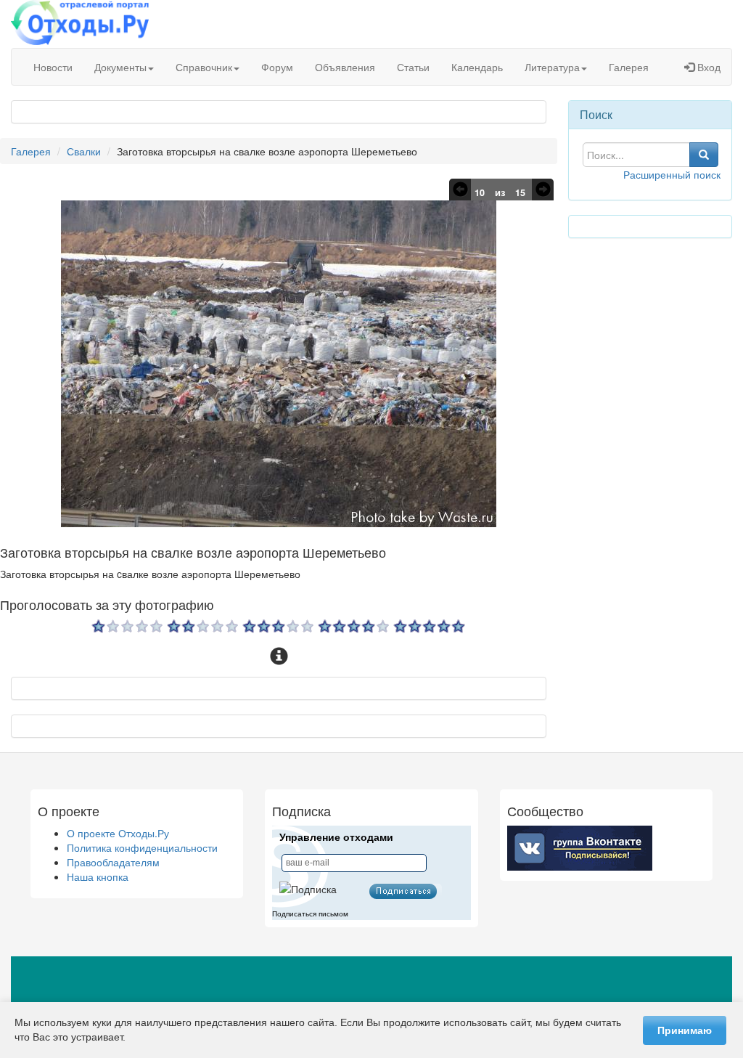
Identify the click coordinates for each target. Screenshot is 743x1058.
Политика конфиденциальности (142, 847)
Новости (53, 67)
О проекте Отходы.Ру (118, 833)
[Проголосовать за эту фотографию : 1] (127, 629)
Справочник (204, 67)
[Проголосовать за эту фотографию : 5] (429, 629)
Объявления (345, 67)
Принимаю (684, 1030)
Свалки (84, 151)
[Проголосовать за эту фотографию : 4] (354, 629)
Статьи (413, 67)
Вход (707, 67)
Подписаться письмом (310, 914)
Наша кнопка (97, 876)
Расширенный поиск (672, 174)
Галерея (629, 67)
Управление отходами (336, 837)
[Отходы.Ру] (80, 24)
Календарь (477, 67)
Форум (277, 67)
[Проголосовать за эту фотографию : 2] (203, 629)
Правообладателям (113, 862)
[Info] (279, 656)
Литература (552, 67)
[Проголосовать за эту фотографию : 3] (278, 629)
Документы (120, 67)
